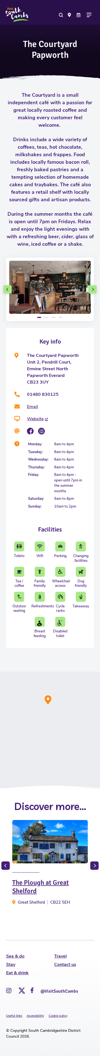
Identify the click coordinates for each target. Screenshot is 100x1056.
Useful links (14, 1016)
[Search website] (61, 15)
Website (35, 419)
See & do (15, 956)
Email (32, 407)
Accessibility (35, 1016)
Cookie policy (58, 1016)
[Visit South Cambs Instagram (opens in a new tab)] (8, 990)
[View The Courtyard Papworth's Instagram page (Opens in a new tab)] (41, 431)
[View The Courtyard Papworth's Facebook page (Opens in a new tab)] (30, 431)
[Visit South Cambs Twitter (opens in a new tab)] (21, 989)
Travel (60, 956)
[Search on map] (70, 15)
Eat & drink (17, 973)
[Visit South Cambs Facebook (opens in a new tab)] (32, 990)
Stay (10, 964)
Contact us (65, 964)
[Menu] (90, 15)
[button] (7, 289)
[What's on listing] (79, 15)
